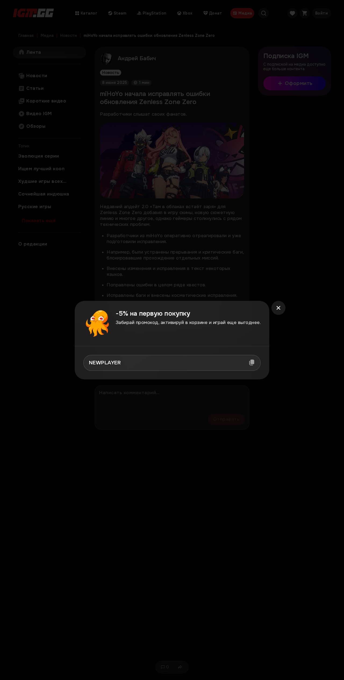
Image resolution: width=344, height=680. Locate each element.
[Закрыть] (278, 308)
